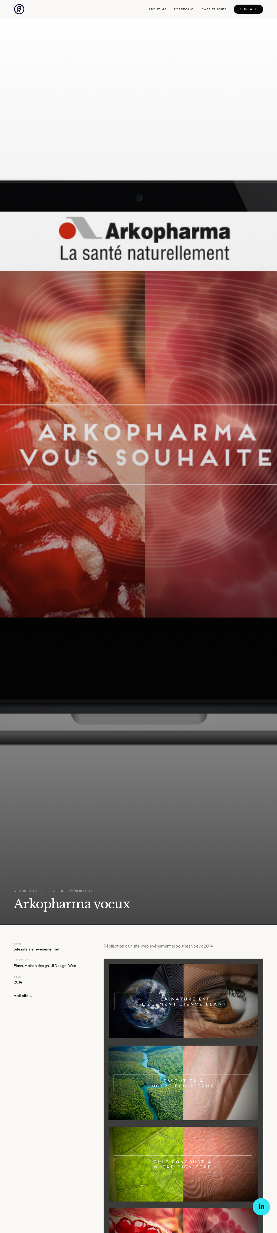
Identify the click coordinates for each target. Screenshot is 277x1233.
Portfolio (184, 9)
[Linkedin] (261, 1206)
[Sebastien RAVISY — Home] (19, 9)
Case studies (214, 9)
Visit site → (23, 995)
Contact (248, 9)
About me (157, 9)
